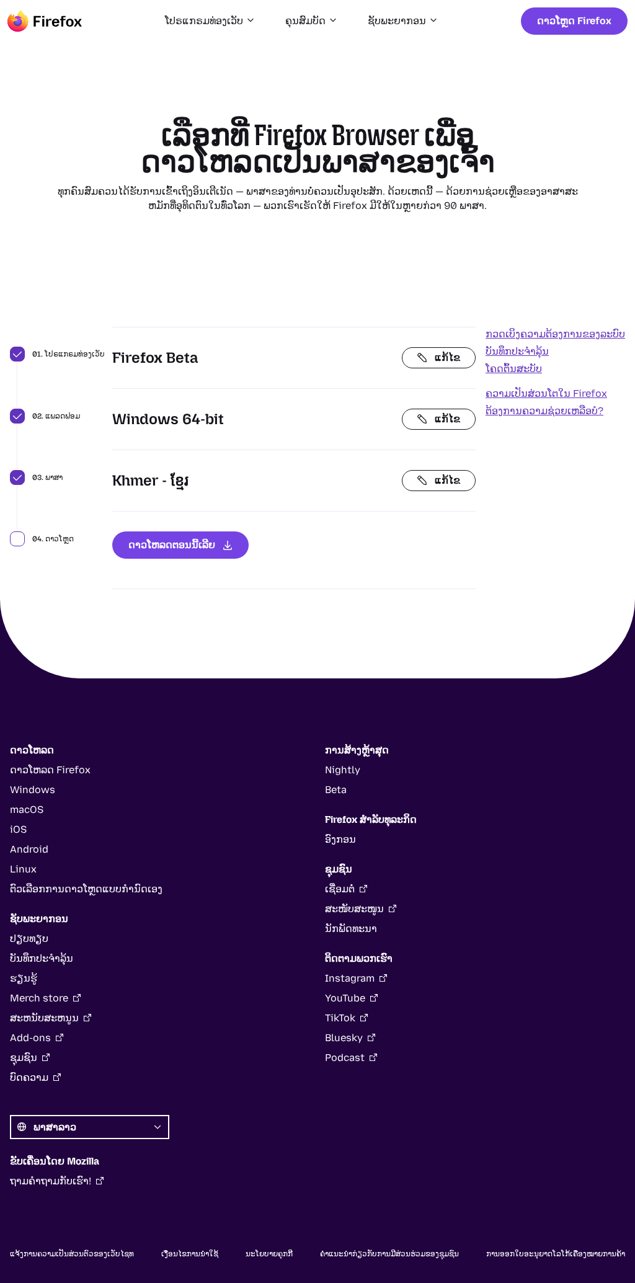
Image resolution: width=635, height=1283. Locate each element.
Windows (32, 790)
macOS (26, 809)
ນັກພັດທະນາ (351, 929)
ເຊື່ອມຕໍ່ (340, 889)
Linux (23, 869)
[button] (210, 21)
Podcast (345, 1057)
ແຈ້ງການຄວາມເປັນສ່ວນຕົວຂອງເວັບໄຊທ (72, 1254)
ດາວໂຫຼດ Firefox (574, 21)
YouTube (345, 998)
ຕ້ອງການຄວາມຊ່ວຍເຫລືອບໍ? (544, 411)
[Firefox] (44, 21)
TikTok (340, 1018)
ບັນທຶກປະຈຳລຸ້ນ (517, 351)
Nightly (342, 770)
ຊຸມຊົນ (23, 1057)
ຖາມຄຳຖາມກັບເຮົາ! (50, 1181)
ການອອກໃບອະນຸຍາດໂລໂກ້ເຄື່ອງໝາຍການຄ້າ (555, 1254)
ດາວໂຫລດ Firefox (50, 770)
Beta (336, 790)
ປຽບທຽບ (29, 938)
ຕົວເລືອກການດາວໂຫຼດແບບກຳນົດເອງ (86, 889)
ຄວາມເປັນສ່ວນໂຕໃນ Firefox (546, 393)
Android (29, 849)
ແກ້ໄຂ (447, 357)
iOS (18, 829)
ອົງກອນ (340, 839)
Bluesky (344, 1038)
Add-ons (30, 1038)
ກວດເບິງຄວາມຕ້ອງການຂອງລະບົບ (555, 334)
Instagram (350, 978)
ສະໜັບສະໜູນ (354, 909)
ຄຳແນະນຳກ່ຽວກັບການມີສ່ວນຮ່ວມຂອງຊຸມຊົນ (389, 1254)
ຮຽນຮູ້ (23, 978)
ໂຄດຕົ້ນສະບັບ (514, 369)
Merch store (39, 998)
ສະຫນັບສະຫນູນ (44, 1018)
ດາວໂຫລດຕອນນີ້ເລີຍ (171, 545)
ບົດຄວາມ (29, 1077)
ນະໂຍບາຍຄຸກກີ (269, 1254)
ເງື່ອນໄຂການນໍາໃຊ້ (189, 1254)
